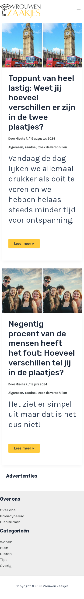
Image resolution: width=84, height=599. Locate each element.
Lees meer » (24, 244)
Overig (6, 565)
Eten (4, 547)
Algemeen (15, 147)
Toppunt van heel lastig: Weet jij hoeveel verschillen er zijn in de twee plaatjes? (41, 103)
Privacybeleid (12, 516)
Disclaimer (10, 521)
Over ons (8, 510)
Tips (3, 559)
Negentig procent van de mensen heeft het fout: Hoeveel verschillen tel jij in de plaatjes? (41, 348)
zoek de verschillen (52, 147)
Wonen (6, 541)
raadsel (30, 147)
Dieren (6, 553)
